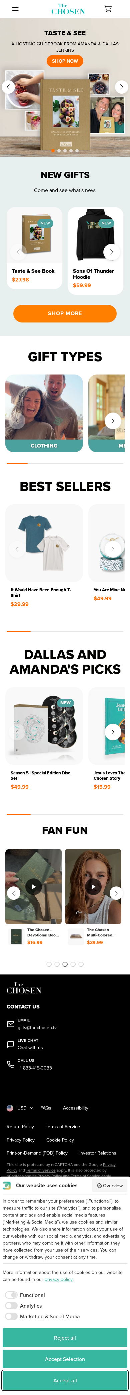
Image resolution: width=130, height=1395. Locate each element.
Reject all (65, 1337)
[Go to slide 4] (73, 964)
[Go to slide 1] (49, 964)
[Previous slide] (8, 87)
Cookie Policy (60, 1140)
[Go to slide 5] (81, 964)
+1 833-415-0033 (35, 1068)
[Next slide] (121, 87)
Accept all (65, 1380)
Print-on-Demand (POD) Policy (37, 1153)
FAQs (45, 1108)
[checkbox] (24, 1295)
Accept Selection (65, 1359)
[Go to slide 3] (65, 964)
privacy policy (59, 1279)
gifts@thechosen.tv (37, 1027)
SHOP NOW (65, 60)
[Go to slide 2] (57, 964)
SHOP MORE (65, 313)
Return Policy (20, 1127)
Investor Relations (97, 1153)
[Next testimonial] (116, 893)
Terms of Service (63, 1127)
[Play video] (33, 886)
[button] (53, 150)
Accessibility (75, 1108)
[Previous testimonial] (13, 893)
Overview (113, 1185)
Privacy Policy (21, 1140)
